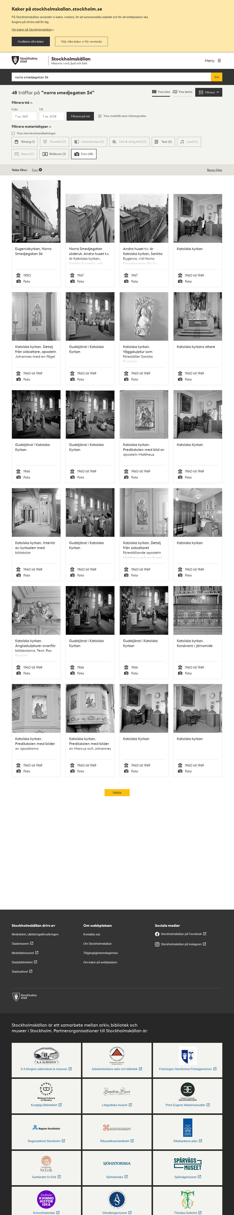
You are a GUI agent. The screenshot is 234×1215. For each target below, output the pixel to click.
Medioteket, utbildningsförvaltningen (35, 934)
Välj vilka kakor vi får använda (81, 41)
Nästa (117, 792)
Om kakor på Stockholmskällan (32, 29)
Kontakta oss (91, 934)
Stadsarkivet (20, 971)
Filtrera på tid (80, 116)
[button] (22, 102)
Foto (35, 170)
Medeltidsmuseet (23, 953)
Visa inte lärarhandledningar (36, 133)
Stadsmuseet (20, 943)
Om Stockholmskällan (97, 943)
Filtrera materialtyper (30, 126)
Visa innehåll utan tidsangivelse (124, 116)
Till (41, 109)
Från (15, 109)
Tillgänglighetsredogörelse (100, 953)
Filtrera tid (20, 102)
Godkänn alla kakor (31, 41)
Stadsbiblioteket (22, 962)
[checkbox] (25, 142)
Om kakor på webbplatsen (100, 962)
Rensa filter (214, 170)
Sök (216, 77)
